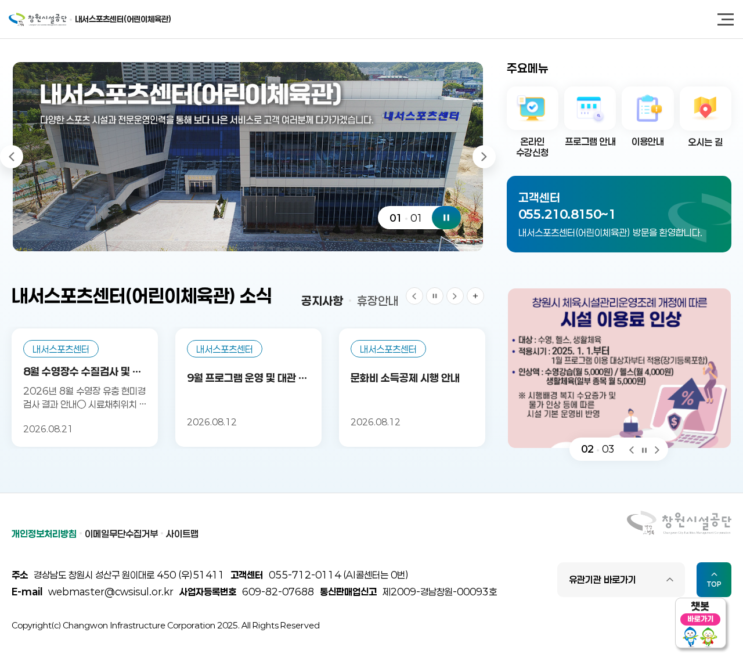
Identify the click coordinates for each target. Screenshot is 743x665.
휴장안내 (378, 301)
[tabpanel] (248, 156)
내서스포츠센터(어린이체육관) (123, 19)
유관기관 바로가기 (602, 579)
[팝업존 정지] (644, 449)
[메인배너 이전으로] (11, 156)
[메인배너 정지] (446, 217)
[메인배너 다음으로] (484, 156)
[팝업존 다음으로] (657, 449)
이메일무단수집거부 (121, 533)
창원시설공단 (38, 19)
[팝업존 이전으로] (631, 449)
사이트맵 (182, 533)
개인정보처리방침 (44, 533)
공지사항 (322, 301)
